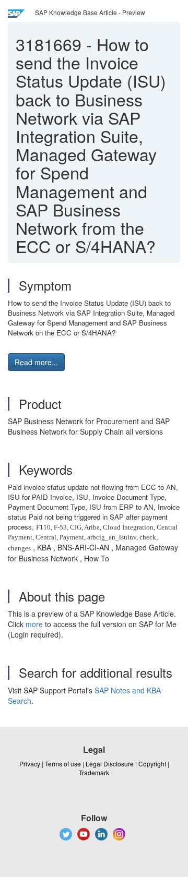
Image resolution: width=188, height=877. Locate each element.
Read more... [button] (36, 362)
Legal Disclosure (110, 763)
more (34, 624)
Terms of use (63, 763)
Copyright (152, 763)
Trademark (94, 772)
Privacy (29, 763)
